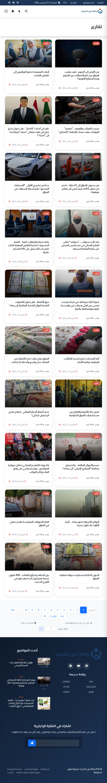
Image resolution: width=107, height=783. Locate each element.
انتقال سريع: (63, 628)
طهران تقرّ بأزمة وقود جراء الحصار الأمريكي (21, 664)
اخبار (91, 681)
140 (12, 610)
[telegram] (70, 666)
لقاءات (66, 686)
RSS (65, 2)
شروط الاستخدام (31, 769)
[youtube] (79, 666)
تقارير (91, 692)
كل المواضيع (88, 2)
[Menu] (6, 11)
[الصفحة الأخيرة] (45, 616)
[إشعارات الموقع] (13, 11)
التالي (54, 616)
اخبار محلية (91, 686)
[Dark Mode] (19, 11)
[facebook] (86, 666)
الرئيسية (100, 2)
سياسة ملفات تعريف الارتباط (28, 772)
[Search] (26, 11)
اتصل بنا (73, 2)
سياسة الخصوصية (14, 769)
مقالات (66, 692)
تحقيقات (66, 681)
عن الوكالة (45, 769)
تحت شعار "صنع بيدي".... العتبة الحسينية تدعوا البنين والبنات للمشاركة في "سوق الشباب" (21, 703)
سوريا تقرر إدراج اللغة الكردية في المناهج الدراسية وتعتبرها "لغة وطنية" (21, 682)
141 (62, 616)
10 (26, 610)
